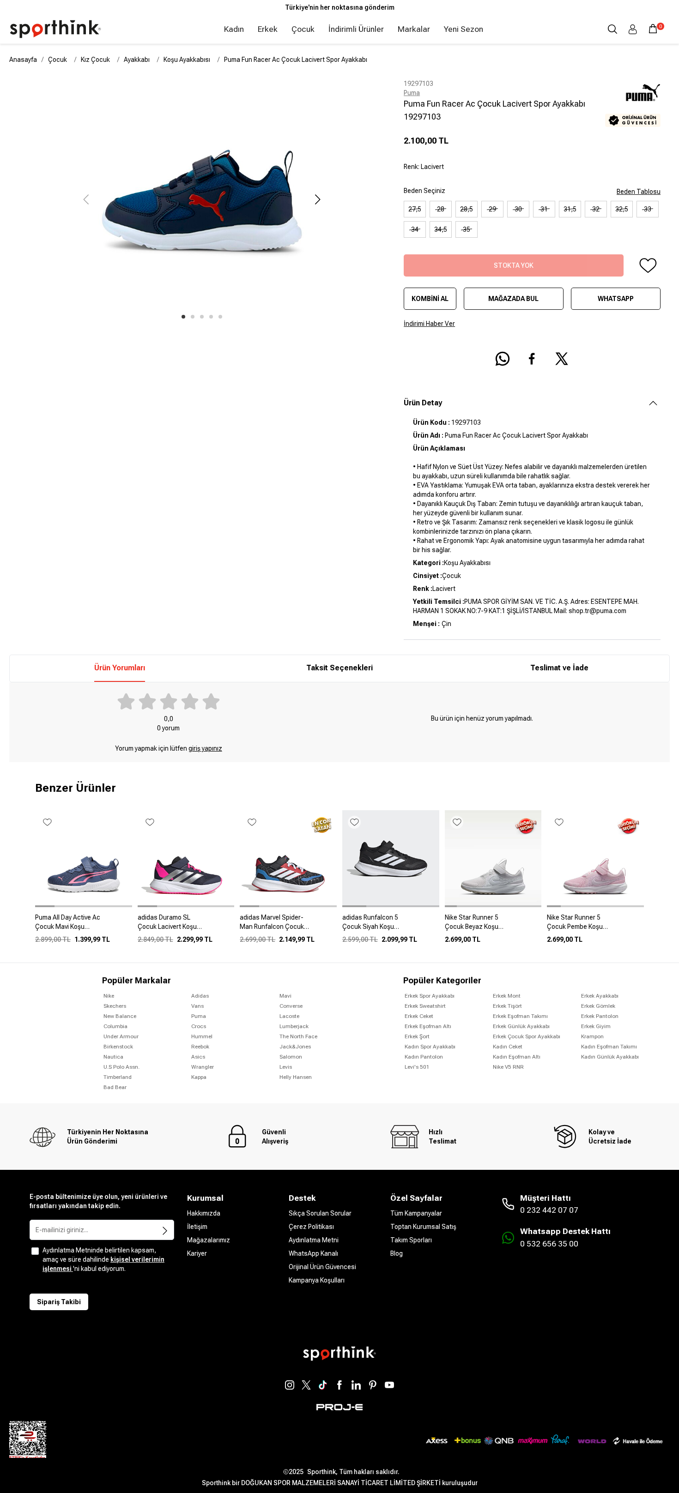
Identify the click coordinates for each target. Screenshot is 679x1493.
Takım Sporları (411, 1240)
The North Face (298, 1036)
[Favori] (648, 265)
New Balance (119, 1016)
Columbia (115, 1026)
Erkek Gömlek (598, 1006)
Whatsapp (616, 298)
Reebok (200, 1046)
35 (466, 229)
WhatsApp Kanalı (313, 1253)
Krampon (592, 1036)
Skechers (114, 1006)
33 (647, 209)
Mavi (285, 996)
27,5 (414, 209)
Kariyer (197, 1253)
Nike (108, 996)
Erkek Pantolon (599, 1016)
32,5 (621, 209)
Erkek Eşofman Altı (428, 1026)
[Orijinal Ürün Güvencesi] (633, 120)
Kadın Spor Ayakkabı (430, 1046)
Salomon (290, 1057)
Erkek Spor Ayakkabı (430, 996)
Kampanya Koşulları (317, 1280)
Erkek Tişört (507, 1006)
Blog (396, 1253)
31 (544, 209)
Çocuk (303, 29)
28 (440, 209)
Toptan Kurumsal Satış (423, 1226)
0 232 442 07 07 (549, 1210)
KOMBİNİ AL (430, 298)
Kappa (198, 1077)
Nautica (113, 1057)
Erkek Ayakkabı (599, 996)
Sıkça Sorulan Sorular (320, 1213)
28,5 (466, 209)
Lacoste (289, 1016)
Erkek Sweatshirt (425, 1006)
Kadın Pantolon (424, 1057)
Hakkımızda (203, 1213)
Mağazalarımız (208, 1240)
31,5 (570, 209)
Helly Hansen (295, 1077)
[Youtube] (389, 1385)
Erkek (268, 29)
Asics (198, 1057)
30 (518, 209)
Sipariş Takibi (59, 1302)
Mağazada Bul (513, 298)
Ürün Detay (423, 402)
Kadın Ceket (507, 1046)
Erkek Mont (507, 996)
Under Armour (121, 1036)
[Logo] (55, 29)
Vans (197, 1006)
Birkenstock (118, 1046)
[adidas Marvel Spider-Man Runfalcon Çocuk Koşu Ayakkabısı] (288, 925)
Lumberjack (294, 1026)
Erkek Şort (417, 1036)
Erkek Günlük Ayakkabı (521, 1026)
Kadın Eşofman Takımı (609, 1046)
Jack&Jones (295, 1046)
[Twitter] (306, 1385)
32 (596, 209)
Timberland (117, 1077)
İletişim (197, 1226)
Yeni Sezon (463, 29)
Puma (412, 92)
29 (492, 209)
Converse (291, 1006)
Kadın (234, 29)
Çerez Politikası (311, 1226)
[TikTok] (322, 1385)
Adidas (200, 996)
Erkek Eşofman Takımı (520, 1016)
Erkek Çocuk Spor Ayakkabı (526, 1036)
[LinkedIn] (356, 1385)
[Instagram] (289, 1385)
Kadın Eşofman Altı (516, 1057)
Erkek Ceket (419, 1016)
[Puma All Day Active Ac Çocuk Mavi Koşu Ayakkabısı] (83, 925)
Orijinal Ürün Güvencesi (322, 1266)
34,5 (440, 229)
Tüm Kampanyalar (416, 1213)
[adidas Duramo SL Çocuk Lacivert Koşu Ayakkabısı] (186, 925)
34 (414, 229)
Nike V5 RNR (508, 1067)
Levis (285, 1067)
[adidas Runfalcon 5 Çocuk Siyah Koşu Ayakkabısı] (390, 925)
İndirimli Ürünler (356, 29)
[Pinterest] (372, 1385)
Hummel (201, 1036)
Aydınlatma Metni (314, 1240)
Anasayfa (23, 59)
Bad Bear (115, 1087)
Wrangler (202, 1067)
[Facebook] (339, 1385)
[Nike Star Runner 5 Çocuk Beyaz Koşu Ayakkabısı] (493, 925)
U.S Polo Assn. (121, 1067)
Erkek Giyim (596, 1026)
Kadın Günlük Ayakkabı (610, 1057)
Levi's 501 (417, 1067)
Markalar (414, 29)
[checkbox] (35, 1251)
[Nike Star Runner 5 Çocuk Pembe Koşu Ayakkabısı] (595, 925)
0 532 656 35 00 (549, 1243)
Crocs (198, 1026)
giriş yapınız (205, 748)
